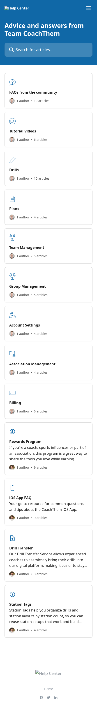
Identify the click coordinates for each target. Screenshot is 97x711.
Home (48, 689)
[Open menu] (88, 8)
